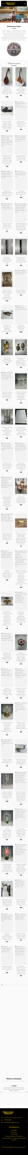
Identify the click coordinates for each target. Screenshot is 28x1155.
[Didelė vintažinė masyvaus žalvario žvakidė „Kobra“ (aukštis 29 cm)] (21, 922)
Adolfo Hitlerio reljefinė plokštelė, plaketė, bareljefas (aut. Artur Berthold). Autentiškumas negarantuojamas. (7, 294)
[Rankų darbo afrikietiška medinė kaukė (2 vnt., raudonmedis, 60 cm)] (21, 110)
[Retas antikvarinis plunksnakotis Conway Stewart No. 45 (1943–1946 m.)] (21, 246)
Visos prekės (14, 1134)
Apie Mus (14, 1132)
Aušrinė (14, 1086)
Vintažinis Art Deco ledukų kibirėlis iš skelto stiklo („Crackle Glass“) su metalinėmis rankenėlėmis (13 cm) (21, 396)
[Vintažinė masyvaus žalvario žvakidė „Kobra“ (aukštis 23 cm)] (7, 955)
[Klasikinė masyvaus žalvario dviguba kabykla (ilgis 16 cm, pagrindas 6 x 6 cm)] (21, 748)
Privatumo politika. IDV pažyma (14, 1136)
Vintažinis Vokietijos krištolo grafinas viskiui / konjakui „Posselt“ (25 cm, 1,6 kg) (21, 902)
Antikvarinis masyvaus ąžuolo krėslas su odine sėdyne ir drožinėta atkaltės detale (21, 499)
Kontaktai (14, 1130)
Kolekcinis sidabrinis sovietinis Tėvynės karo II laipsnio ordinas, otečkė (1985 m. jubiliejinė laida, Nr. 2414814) (21, 657)
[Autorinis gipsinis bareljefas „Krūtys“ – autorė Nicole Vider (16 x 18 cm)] (21, 144)
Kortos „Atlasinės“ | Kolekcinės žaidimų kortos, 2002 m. (21, 292)
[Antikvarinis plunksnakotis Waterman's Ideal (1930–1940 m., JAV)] (7, 246)
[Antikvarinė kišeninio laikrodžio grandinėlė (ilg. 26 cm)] (21, 180)
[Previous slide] (1, 1092)
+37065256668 (7, 1120)
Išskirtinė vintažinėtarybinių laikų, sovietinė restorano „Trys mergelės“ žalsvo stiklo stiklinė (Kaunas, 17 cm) (7, 833)
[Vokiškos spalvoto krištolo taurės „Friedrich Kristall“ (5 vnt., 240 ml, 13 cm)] (7, 212)
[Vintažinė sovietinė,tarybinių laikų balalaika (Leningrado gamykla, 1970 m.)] (21, 76)
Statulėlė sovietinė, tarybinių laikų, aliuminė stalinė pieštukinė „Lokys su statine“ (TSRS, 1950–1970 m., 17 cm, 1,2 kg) (7, 160)
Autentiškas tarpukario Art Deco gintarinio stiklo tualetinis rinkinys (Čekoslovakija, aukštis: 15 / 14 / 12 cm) (21, 833)
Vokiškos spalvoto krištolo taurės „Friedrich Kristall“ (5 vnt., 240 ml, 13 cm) (7, 226)
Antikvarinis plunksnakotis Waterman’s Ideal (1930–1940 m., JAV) (7, 260)
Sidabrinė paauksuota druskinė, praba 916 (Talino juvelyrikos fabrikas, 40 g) (7, 936)
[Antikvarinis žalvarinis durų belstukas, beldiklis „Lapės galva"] (7, 347)
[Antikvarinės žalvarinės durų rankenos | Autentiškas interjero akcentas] (7, 314)
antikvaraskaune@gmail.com (11, 1122)
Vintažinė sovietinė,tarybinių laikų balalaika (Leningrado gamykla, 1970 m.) (21, 90)
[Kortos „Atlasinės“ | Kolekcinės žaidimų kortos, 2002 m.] (21, 279)
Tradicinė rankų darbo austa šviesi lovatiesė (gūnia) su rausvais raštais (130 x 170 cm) (7, 465)
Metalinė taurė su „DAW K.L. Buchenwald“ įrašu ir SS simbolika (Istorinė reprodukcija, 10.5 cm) (7, 432)
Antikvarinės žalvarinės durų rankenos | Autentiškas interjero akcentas (7, 328)
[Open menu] (3, 3)
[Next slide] (27, 1092)
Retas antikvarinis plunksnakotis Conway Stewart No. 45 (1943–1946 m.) (21, 260)
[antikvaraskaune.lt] (10, 3)
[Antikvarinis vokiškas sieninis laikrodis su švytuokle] (21, 314)
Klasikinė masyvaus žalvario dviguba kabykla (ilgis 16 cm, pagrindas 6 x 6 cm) (21, 762)
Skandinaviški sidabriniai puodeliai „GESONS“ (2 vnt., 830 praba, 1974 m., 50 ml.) (7, 193)
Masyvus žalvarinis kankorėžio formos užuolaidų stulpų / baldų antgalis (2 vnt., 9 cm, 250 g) (7, 395)
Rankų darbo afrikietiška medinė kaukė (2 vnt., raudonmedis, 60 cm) (21, 124)
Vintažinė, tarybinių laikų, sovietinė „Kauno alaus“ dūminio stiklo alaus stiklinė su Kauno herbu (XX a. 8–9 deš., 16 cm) (21, 869)
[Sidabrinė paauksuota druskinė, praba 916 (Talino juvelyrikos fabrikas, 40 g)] (7, 922)
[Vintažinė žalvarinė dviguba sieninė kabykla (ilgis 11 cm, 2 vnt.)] (7, 748)
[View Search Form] (25, 3)
